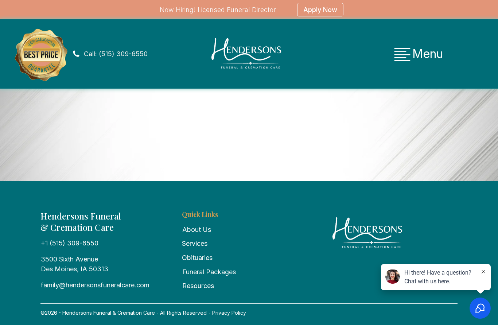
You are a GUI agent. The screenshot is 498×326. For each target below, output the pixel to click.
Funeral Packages (209, 272)
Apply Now (320, 9)
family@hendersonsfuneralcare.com (95, 285)
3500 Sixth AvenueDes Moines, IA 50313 (74, 264)
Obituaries (197, 257)
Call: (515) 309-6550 (116, 54)
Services (194, 243)
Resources (198, 286)
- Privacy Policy (226, 313)
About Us (196, 229)
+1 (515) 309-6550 (69, 243)
